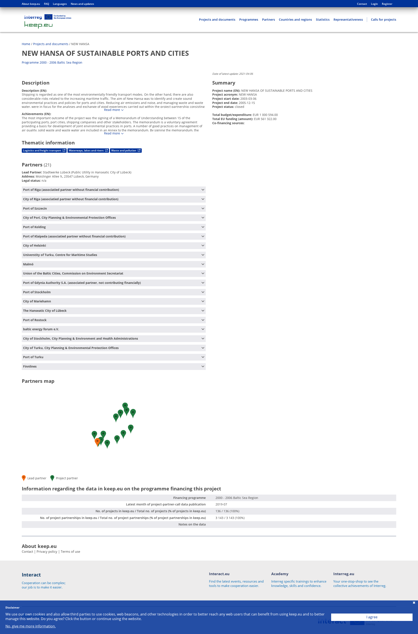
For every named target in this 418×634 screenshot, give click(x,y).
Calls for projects (383, 19)
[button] (130, 429)
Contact (362, 4)
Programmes (248, 19)
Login (374, 4)
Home (26, 44)
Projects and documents (217, 19)
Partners (268, 19)
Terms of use (70, 551)
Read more (112, 110)
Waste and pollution (124, 150)
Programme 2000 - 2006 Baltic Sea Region (52, 62)
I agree (372, 617)
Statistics (323, 19)
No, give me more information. (30, 626)
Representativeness (348, 19)
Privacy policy (47, 551)
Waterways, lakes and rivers (86, 150)
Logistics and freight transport (42, 150)
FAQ (46, 4)
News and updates (82, 4)
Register (387, 4)
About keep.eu (31, 4)
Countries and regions (295, 19)
